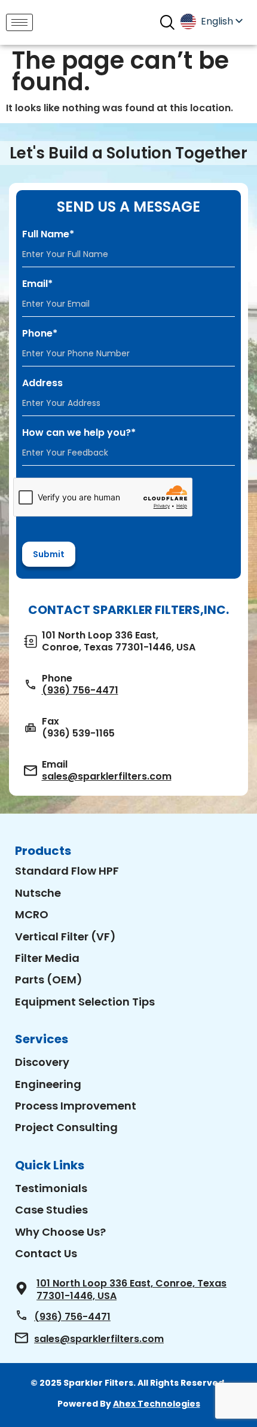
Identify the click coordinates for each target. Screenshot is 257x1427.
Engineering (48, 1084)
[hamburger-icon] (19, 22)
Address (42, 383)
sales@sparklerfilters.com (107, 777)
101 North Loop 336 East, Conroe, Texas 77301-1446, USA (131, 1289)
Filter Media (47, 958)
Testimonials (51, 1188)
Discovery (42, 1062)
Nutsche (38, 892)
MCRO (31, 914)
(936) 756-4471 (80, 690)
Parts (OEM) (48, 979)
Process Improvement (75, 1105)
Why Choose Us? (60, 1231)
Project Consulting (66, 1127)
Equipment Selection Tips (85, 1001)
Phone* (39, 333)
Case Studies (51, 1209)
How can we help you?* (79, 433)
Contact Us (46, 1253)
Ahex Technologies (156, 1404)
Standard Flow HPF (67, 870)
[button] (167, 22)
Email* (37, 284)
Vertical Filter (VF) (65, 936)
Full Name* (48, 234)
